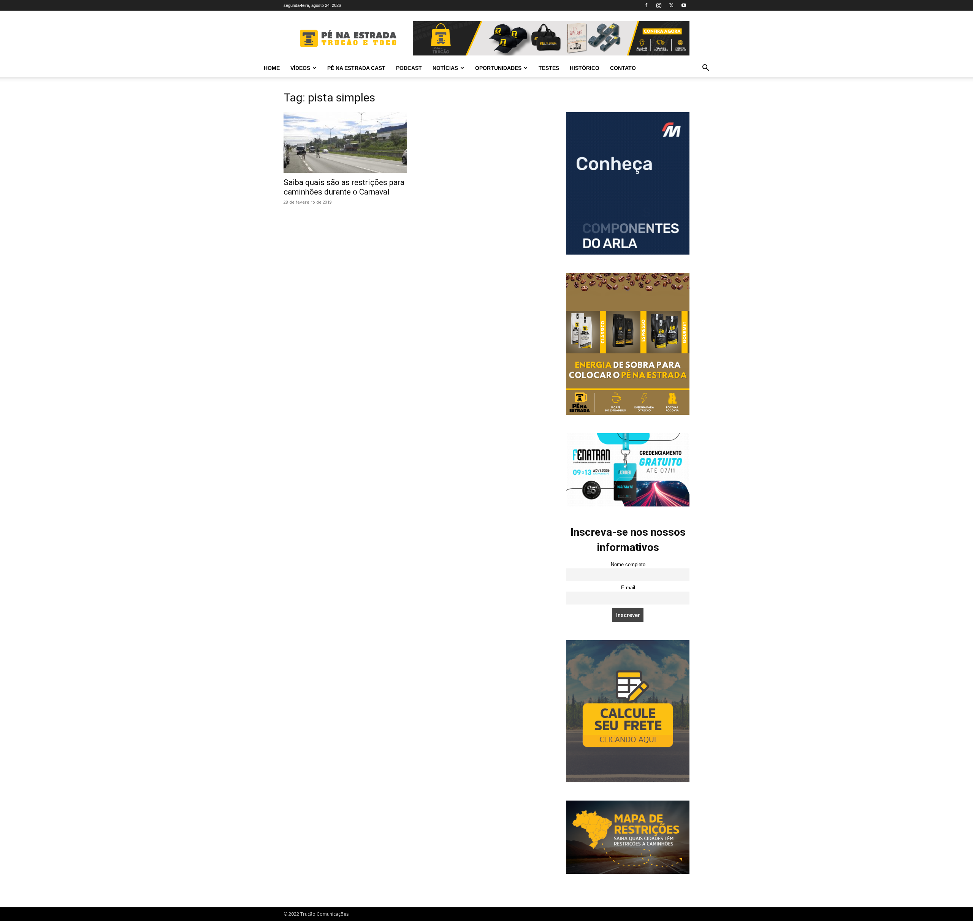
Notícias (445, 68)
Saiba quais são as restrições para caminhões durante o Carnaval (344, 187)
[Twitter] (671, 5)
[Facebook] (646, 5)
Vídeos (300, 68)
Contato (623, 68)
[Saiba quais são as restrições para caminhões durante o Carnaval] (345, 142)
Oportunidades (498, 68)
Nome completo (628, 564)
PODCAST (409, 68)
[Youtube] (683, 5)
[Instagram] (658, 5)
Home (272, 68)
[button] (705, 68)
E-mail (628, 587)
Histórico (584, 68)
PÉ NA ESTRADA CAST (356, 68)
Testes (549, 68)
